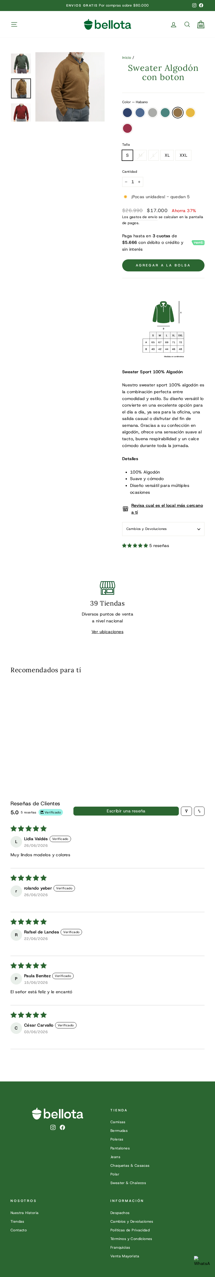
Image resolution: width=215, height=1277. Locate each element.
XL (167, 155)
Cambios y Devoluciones (146, 529)
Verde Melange (165, 112)
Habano (178, 112)
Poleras (116, 1139)
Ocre (190, 112)
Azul (127, 112)
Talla (126, 144)
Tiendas (17, 1221)
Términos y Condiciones (131, 1238)
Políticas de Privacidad (130, 1230)
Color (135, 102)
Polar (114, 1174)
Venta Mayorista (124, 1256)
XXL (183, 155)
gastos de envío (144, 216)
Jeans (115, 1156)
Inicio (126, 57)
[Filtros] (186, 811)
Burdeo (127, 128)
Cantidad (129, 171)
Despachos (120, 1212)
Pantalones (120, 1148)
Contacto (18, 1230)
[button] (135, 545)
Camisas (118, 1122)
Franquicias (120, 1247)
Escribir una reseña (126, 811)
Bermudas (119, 1130)
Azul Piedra (140, 112)
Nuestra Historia (24, 1212)
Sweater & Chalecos (128, 1182)
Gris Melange (152, 112)
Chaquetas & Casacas (130, 1165)
